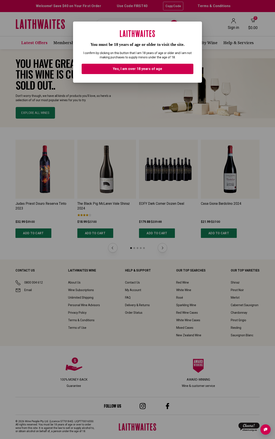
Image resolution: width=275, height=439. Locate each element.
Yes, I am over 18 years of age (137, 69)
